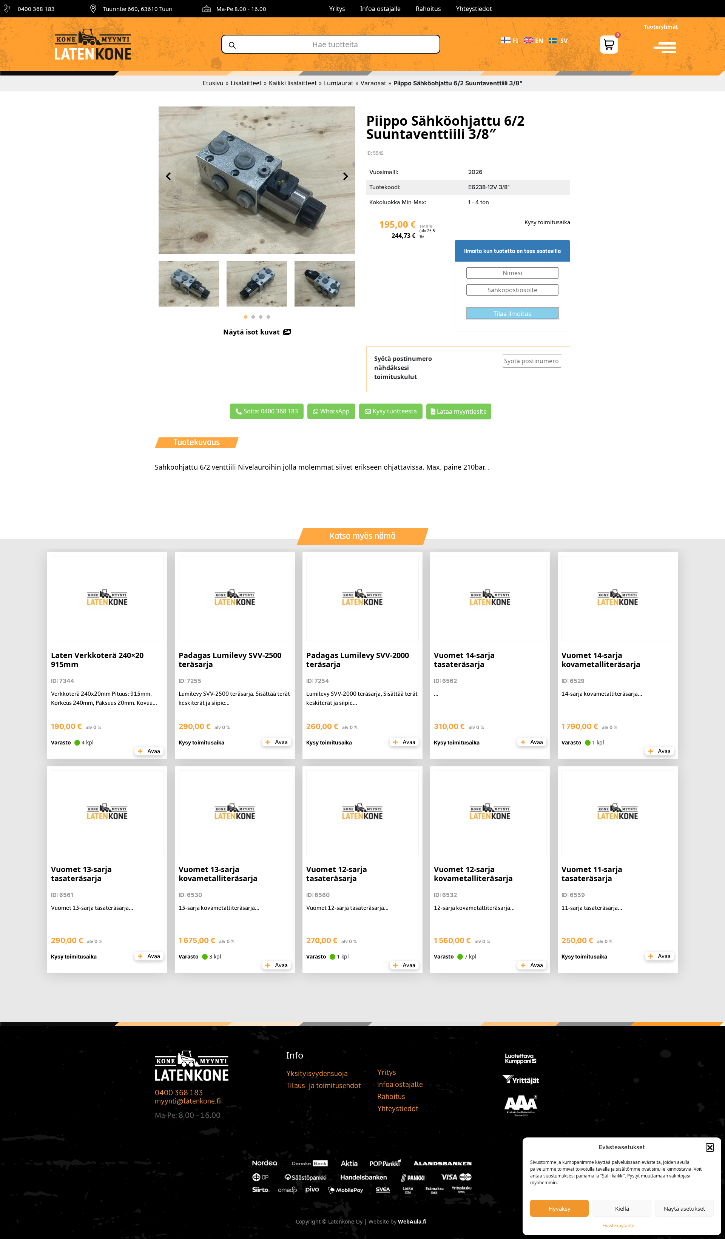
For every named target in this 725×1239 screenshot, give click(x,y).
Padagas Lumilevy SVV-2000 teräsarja (357, 659)
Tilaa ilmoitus (512, 314)
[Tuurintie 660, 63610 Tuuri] (93, 9)
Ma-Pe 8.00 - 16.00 (241, 8)
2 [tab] (253, 317)
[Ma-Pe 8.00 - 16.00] (206, 9)
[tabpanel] (189, 282)
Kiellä (622, 1208)
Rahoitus (428, 9)
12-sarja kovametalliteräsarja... (474, 907)
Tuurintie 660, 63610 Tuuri (138, 8)
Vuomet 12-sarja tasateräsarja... (347, 907)
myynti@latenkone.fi (188, 1100)
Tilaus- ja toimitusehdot (323, 1085)
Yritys (337, 9)
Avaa (153, 751)
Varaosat (373, 83)
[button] (710, 1147)
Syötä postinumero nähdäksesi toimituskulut (403, 367)
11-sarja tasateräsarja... (591, 907)
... (436, 693)
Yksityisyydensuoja (317, 1073)
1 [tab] (245, 317)
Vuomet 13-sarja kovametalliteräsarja (218, 873)
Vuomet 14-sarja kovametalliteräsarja (600, 659)
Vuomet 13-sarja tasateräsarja (81, 873)
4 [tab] (268, 317)
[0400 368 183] (8, 9)
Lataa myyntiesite (461, 411)
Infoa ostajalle (380, 9)
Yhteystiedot (474, 9)
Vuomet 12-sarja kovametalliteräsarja (473, 873)
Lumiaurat (338, 83)
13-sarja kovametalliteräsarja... (219, 907)
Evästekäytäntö (618, 1225)
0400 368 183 (36, 8)
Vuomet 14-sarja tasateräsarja (464, 659)
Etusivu (213, 83)
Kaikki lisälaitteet (293, 83)
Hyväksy (560, 1208)
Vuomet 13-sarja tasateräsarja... (92, 907)
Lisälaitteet (246, 83)
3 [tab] (260, 317)
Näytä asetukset (684, 1208)
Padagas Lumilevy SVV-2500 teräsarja (230, 659)
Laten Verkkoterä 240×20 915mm (97, 659)
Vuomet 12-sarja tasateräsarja (336, 873)
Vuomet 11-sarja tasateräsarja (591, 873)
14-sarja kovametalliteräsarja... (601, 693)
